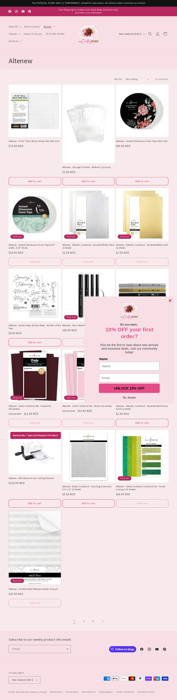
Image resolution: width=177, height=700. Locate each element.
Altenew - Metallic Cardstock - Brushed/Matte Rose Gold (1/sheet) (142, 407)
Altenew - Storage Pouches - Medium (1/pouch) (86, 167)
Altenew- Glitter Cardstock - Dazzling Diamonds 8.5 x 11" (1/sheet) (86, 488)
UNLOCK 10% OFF (129, 388)
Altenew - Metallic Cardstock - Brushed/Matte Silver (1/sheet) (88, 246)
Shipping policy (106, 692)
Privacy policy (72, 692)
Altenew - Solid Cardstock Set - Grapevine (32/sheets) (30, 407)
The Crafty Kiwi (22, 692)
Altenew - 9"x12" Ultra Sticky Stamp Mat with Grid (34, 141)
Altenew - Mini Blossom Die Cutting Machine (31, 478)
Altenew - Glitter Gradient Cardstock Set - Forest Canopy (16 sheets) (140, 488)
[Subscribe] (67, 649)
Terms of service (88, 692)
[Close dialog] (170, 300)
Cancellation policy (146, 692)
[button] (14, 26)
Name (103, 359)
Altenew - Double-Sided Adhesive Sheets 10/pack (33, 589)
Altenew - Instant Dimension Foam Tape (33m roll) (141, 141)
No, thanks (129, 397)
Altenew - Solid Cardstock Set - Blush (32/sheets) (87, 406)
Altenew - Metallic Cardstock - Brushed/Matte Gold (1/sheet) (142, 246)
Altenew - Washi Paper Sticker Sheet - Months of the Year (35, 327)
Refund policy (56, 692)
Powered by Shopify (38, 692)
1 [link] (74, 621)
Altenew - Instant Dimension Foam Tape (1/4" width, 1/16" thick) (32, 246)
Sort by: (118, 79)
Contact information (125, 692)
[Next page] (102, 621)
